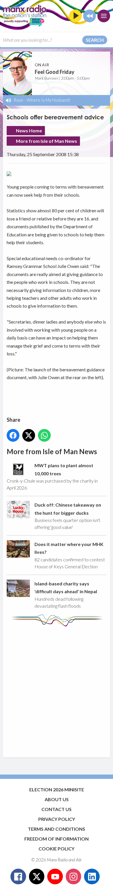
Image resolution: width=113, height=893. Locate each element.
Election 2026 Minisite (56, 789)
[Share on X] (28, 435)
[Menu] (103, 16)
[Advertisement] (56, 689)
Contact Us (56, 809)
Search (95, 40)
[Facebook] (18, 876)
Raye (18, 100)
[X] (37, 876)
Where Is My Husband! (48, 100)
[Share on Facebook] (13, 435)
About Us (57, 799)
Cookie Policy (56, 848)
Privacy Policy (56, 819)
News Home (29, 130)
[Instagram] (73, 876)
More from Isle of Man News (46, 141)
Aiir (79, 859)
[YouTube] (55, 876)
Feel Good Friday (54, 72)
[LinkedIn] (92, 876)
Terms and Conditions (56, 829)
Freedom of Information (56, 838)
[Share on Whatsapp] (44, 435)
